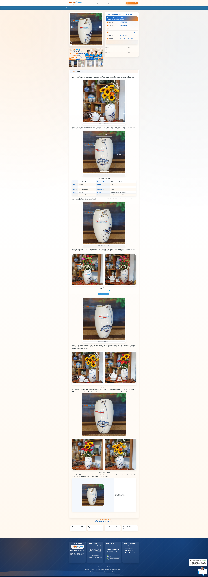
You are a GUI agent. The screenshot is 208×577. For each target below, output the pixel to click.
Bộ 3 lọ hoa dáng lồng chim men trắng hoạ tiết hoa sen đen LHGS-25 (95, 527)
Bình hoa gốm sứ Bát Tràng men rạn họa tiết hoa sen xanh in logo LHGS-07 (130, 527)
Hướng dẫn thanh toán (129, 545)
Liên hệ (121, 3)
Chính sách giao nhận (129, 548)
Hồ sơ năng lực (106, 3)
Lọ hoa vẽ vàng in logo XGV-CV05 (112, 527)
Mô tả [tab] (73, 71)
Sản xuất (90, 3)
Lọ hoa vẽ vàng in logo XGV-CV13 (77, 527)
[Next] (100, 27)
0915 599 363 (113, 545)
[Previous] (72, 27)
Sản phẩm (97, 3)
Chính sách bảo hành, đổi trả (130, 552)
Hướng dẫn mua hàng (129, 550)
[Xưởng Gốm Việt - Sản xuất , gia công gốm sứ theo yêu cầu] (75, 3)
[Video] (71, 42)
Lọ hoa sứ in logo (70, 7)
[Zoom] (71, 45)
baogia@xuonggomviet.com (113, 549)
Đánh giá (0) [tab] (80, 71)
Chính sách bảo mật (129, 554)
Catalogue (115, 3)
